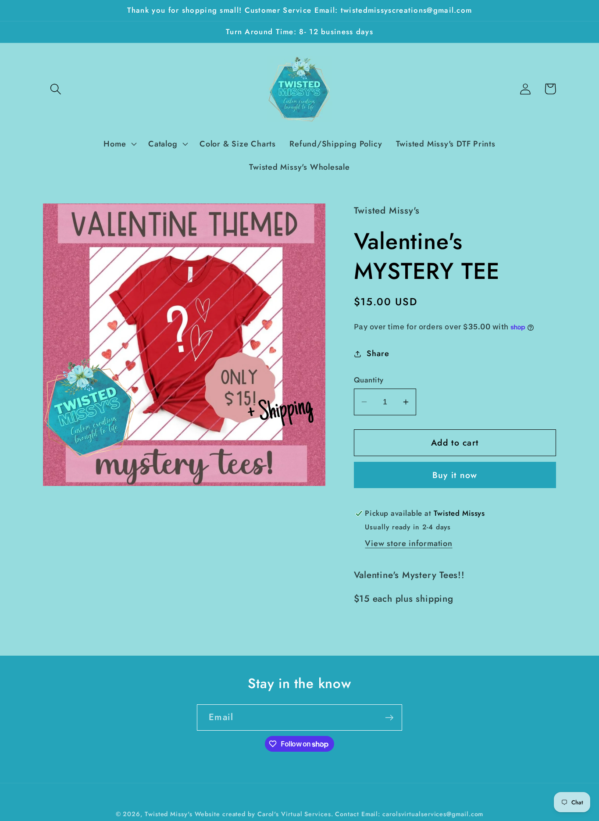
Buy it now (455, 475)
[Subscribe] (389, 717)
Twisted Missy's (170, 814)
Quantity (369, 380)
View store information (408, 543)
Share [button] (378, 353)
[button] (55, 88)
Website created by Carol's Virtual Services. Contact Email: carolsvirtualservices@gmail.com (339, 814)
